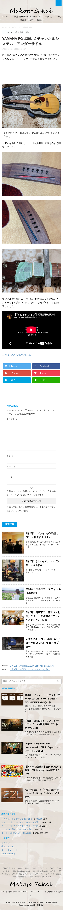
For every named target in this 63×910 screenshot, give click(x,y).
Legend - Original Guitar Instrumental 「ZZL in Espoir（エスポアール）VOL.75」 (43, 747)
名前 (10, 456)
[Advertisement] (31, 74)
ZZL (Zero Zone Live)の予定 (44, 871)
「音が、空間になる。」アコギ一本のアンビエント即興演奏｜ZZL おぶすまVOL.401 (42, 724)
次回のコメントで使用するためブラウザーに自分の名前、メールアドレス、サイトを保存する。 (31, 493)
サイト (10, 477)
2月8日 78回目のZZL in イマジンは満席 (30, 669)
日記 (29, 355)
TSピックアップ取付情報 (15, 355)
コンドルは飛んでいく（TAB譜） (16, 829)
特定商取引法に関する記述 (40, 877)
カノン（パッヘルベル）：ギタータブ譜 (19, 822)
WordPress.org (8, 853)
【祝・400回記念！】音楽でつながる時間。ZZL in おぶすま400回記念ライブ (43, 770)
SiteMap (43, 868)
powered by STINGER (35, 905)
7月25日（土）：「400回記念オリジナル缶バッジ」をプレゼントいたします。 (43, 793)
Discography (17, 868)
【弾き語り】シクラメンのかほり (16, 819)
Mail (34, 868)
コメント (12, 419)
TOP (52, 868)
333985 (38, 819)
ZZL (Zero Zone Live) (21, 871)
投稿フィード (7, 846)
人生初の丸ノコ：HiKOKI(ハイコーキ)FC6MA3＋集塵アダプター (43, 643)
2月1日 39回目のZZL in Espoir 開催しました (32, 665)
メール (11, 467)
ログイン (5, 843)
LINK (27, 868)
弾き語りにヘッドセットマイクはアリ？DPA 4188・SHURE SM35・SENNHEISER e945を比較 (42, 699)
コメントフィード (9, 850)
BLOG (5, 868)
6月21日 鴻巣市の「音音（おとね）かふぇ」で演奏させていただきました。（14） (43, 616)
